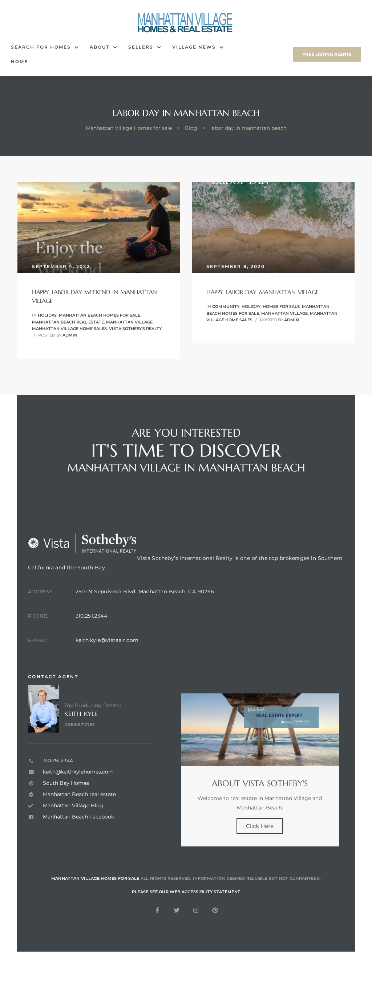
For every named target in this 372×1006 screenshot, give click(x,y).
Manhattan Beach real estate (68, 322)
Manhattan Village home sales (69, 328)
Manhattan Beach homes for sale (99, 315)
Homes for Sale (281, 306)
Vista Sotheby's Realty (135, 328)
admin (69, 335)
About (99, 47)
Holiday (47, 315)
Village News (194, 47)
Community (225, 306)
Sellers (140, 47)
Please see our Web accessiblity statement (186, 891)
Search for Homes (41, 47)
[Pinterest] (215, 910)
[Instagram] (196, 910)
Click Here (260, 825)
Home (19, 61)
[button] (327, 54)
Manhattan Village (129, 322)
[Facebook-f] (157, 910)
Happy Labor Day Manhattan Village (262, 292)
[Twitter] (176, 910)
